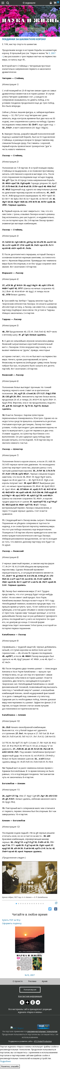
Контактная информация (30, 996)
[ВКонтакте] (55, 908)
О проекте (18, 981)
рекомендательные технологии (42, 1031)
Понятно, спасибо (10, 1066)
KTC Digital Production (43, 1041)
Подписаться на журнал (30, 30)
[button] (55, 873)
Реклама (32, 981)
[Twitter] (49, 908)
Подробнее (5, 1061)
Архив (44, 981)
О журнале (29, 2)
